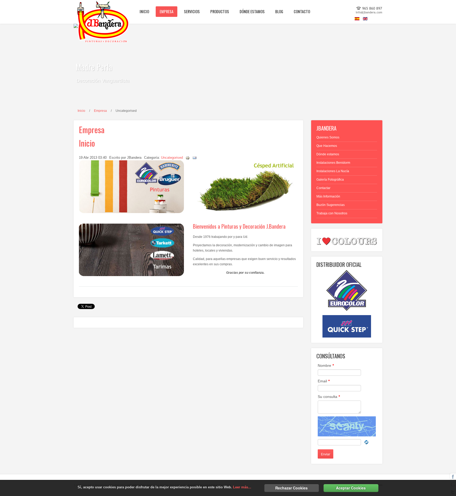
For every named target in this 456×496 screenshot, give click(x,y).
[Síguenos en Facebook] (453, 476)
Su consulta (329, 396)
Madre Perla (94, 67)
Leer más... (242, 487)
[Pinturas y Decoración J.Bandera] (96, 9)
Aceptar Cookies (351, 487)
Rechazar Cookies (291, 487)
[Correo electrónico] (194, 158)
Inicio (81, 111)
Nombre (326, 365)
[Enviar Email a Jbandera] (369, 13)
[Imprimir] (188, 158)
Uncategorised (172, 158)
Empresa (100, 111)
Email (324, 381)
